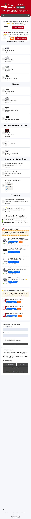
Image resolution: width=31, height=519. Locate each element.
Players (15, 84)
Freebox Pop (9, 69)
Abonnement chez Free (16, 159)
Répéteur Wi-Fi (10, 144)
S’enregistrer (16, 324)
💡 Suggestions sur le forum (14, 208)
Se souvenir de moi (10, 339)
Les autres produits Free (15, 125)
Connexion (6, 324)
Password (5, 333)
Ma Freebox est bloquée (12, 180)
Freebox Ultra (9, 50)
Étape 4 (9, 186)
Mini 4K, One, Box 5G (11, 153)
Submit (16, 344)
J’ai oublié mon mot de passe (13, 340)
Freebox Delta (9, 59)
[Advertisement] (15, 441)
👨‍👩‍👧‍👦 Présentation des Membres (14, 199)
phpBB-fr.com (17, 514)
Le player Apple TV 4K (12, 119)
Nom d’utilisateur (7, 326)
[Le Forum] (9, 5)
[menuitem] (28, 16)
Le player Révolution (11, 110)
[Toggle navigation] (4, 509)
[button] (2, 5)
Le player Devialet (11, 101)
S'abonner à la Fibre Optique (14, 163)
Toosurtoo (15, 195)
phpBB (12, 512)
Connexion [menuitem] (20, 4)
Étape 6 (9, 189)
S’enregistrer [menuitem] (20, 7)
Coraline (23, 371)
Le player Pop (9, 91)
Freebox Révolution (11, 78)
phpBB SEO (18, 516)
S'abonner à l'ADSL (11, 172)
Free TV (7, 132)
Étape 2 (9, 184)
